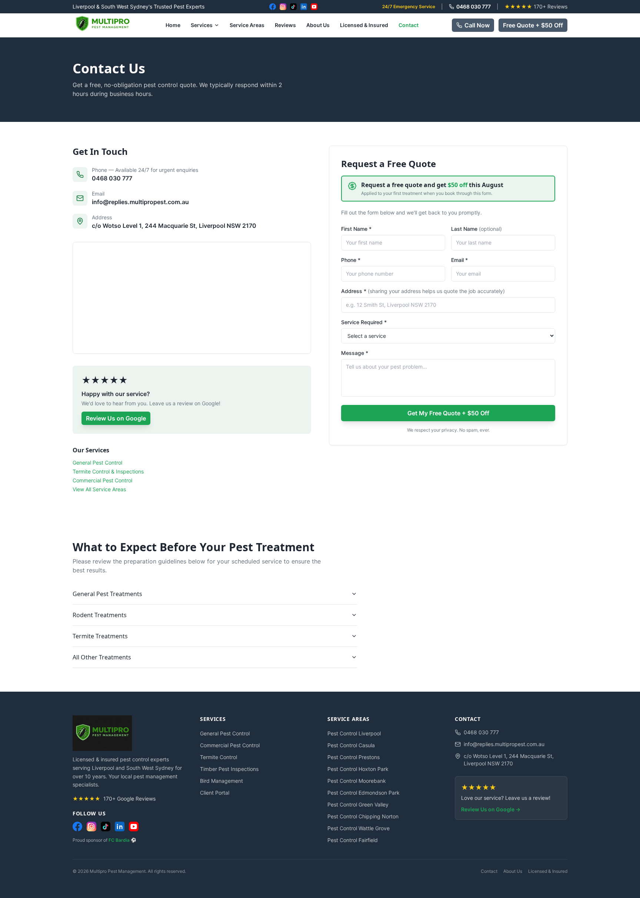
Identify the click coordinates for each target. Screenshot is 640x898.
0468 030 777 (473, 6)
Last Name (476, 229)
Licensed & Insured (364, 25)
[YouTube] (314, 6)
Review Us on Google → (490, 809)
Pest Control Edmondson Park (363, 792)
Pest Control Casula (351, 745)
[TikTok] (293, 6)
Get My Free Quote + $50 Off (448, 413)
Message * (354, 353)
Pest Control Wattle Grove (358, 828)
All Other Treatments (102, 657)
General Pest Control (97, 462)
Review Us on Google (116, 418)
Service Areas (247, 25)
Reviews (285, 25)
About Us (318, 25)
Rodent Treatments (100, 615)
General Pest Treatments (107, 594)
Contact (409, 25)
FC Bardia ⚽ (122, 840)
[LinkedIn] (303, 6)
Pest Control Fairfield (352, 840)
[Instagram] (283, 6)
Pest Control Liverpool (354, 733)
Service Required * (364, 322)
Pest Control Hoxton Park (358, 769)
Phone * (350, 260)
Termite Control (218, 757)
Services (202, 25)
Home (173, 25)
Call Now (477, 25)
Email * (459, 260)
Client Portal (214, 792)
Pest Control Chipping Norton (363, 816)
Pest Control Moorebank (356, 781)
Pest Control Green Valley (358, 804)
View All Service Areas (99, 489)
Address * (423, 291)
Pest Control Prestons (353, 757)
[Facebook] (272, 6)
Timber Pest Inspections (229, 769)
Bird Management (221, 781)
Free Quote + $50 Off (533, 25)
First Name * (356, 229)
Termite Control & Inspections (108, 471)
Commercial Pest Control (102, 480)
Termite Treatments (100, 636)
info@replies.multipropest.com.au (504, 744)
